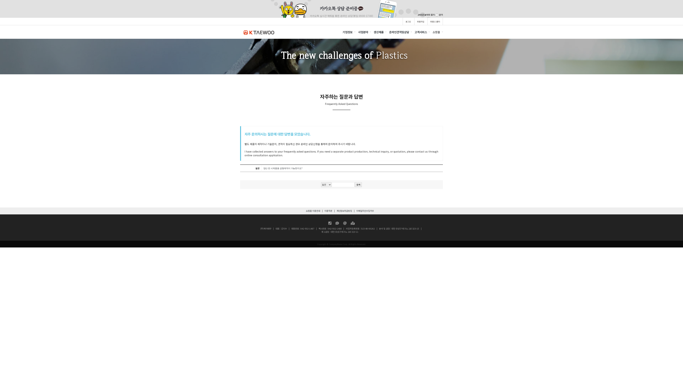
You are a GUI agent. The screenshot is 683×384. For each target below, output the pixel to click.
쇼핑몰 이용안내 (313, 210)
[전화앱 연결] (330, 223)
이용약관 (328, 210)
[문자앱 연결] (337, 223)
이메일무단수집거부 (365, 210)
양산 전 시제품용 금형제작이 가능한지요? (283, 168)
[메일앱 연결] (345, 223)
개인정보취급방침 (344, 210)
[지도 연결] (352, 223)
